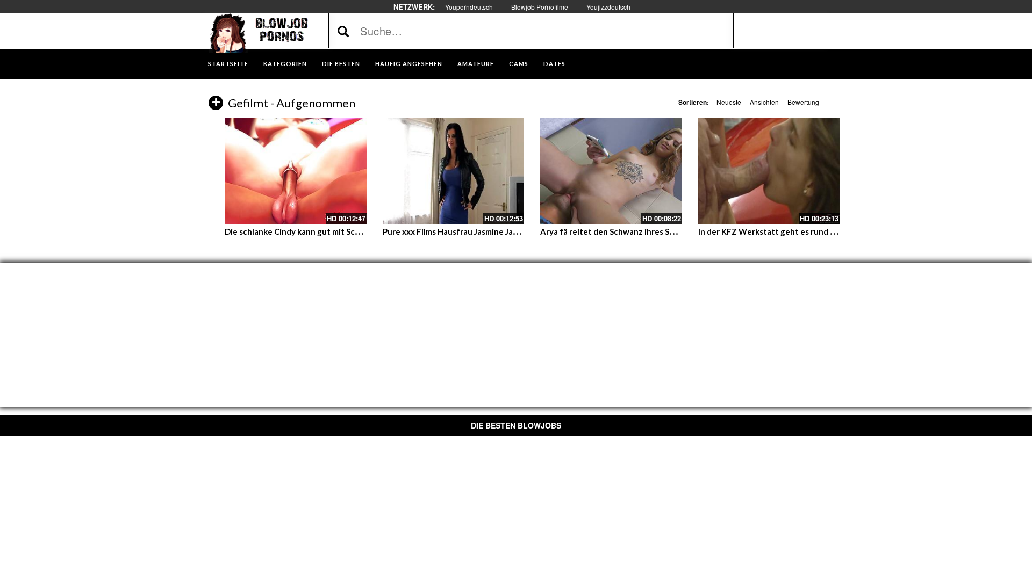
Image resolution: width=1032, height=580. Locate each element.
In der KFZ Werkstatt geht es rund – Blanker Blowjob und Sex (813, 231)
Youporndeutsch (469, 6)
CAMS (518, 63)
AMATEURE (475, 63)
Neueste (728, 101)
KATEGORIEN (285, 63)
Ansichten (764, 101)
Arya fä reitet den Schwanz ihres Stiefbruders (626, 231)
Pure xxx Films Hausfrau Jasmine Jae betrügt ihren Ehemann (495, 231)
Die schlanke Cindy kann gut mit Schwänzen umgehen (325, 231)
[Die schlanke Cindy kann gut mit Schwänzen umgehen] (296, 171)
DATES (554, 63)
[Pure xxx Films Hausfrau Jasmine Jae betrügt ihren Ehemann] (454, 171)
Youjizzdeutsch (608, 6)
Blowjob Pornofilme (539, 6)
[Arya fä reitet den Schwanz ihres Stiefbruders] (611, 171)
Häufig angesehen (408, 63)
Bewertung (803, 101)
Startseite (228, 63)
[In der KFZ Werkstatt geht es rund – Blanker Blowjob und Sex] (769, 171)
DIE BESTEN (341, 63)
